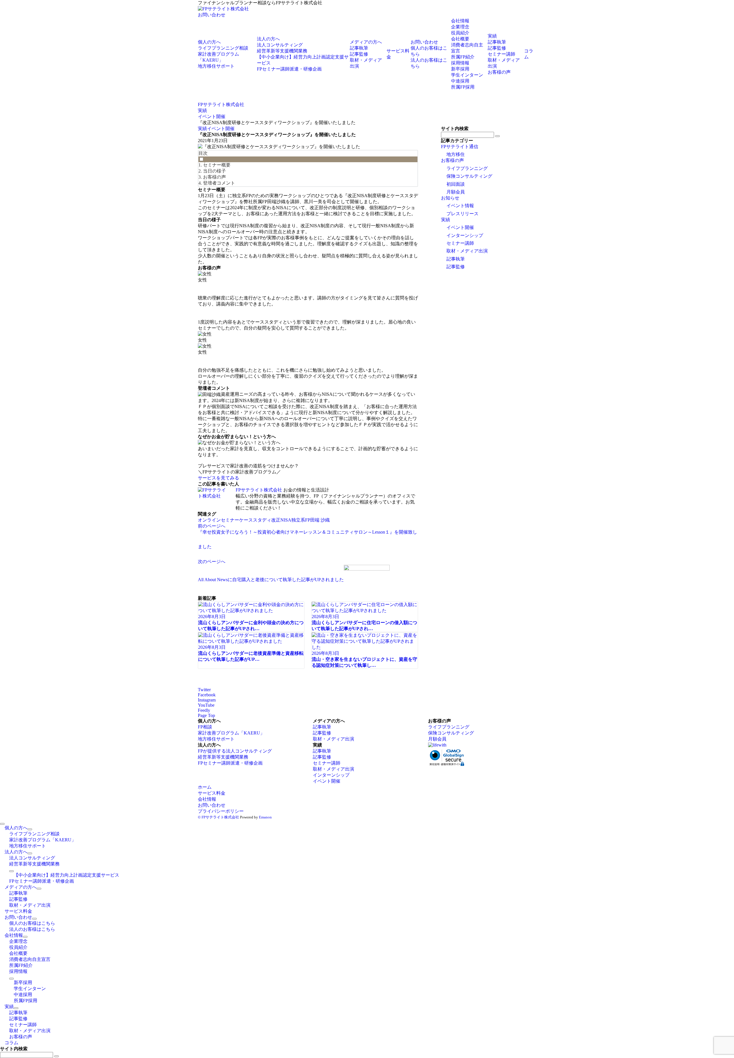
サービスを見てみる (218, 477)
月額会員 (455, 191)
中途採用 (460, 81)
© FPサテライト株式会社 (218, 817)
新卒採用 (460, 68)
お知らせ (450, 197)
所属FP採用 (463, 87)
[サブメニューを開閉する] (30, 829)
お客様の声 (214, 177)
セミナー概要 (217, 164)
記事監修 (455, 266)
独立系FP (300, 520)
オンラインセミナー (218, 520)
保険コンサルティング (469, 176)
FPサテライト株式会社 (259, 489)
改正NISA (281, 520)
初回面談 (455, 184)
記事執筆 (455, 258)
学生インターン (467, 75)
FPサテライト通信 (459, 146)
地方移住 (455, 154)
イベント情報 (460, 205)
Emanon (265, 817)
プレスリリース (462, 213)
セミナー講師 (460, 243)
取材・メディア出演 (467, 250)
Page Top (206, 715)
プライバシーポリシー (221, 811)
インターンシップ (464, 235)
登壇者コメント (219, 183)
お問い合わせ (211, 14)
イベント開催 (221, 128)
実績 (202, 128)
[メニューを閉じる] (2, 824)
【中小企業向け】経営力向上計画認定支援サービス (66, 875)
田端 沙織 (320, 520)
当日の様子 (214, 171)
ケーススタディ (255, 520)
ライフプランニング (467, 168)
